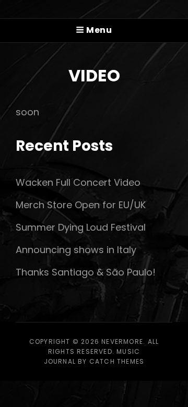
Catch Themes (116, 361)
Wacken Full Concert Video (78, 182)
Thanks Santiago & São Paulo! (86, 272)
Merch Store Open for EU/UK (81, 204)
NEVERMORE (122, 341)
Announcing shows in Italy (76, 249)
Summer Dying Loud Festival (81, 227)
